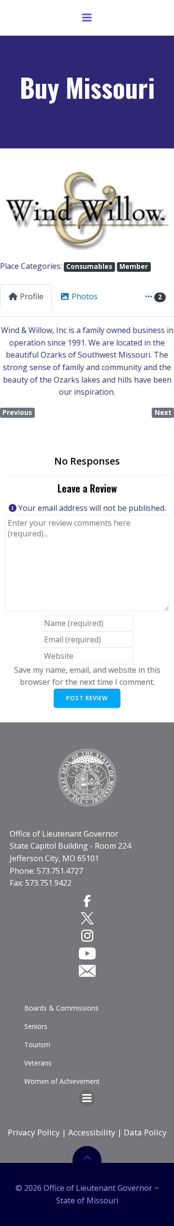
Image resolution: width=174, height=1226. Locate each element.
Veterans (38, 1062)
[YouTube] (87, 952)
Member (133, 266)
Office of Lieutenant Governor (64, 833)
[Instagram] (87, 935)
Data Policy (145, 1132)
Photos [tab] (85, 296)
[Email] (87, 970)
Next (163, 412)
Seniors (35, 1026)
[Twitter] (87, 918)
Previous (17, 412)
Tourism (37, 1044)
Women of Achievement (62, 1081)
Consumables (89, 266)
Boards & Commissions (61, 1008)
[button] (13, 212)
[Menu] (87, 18)
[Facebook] (87, 900)
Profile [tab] (32, 296)
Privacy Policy (34, 1132)
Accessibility (92, 1132)
